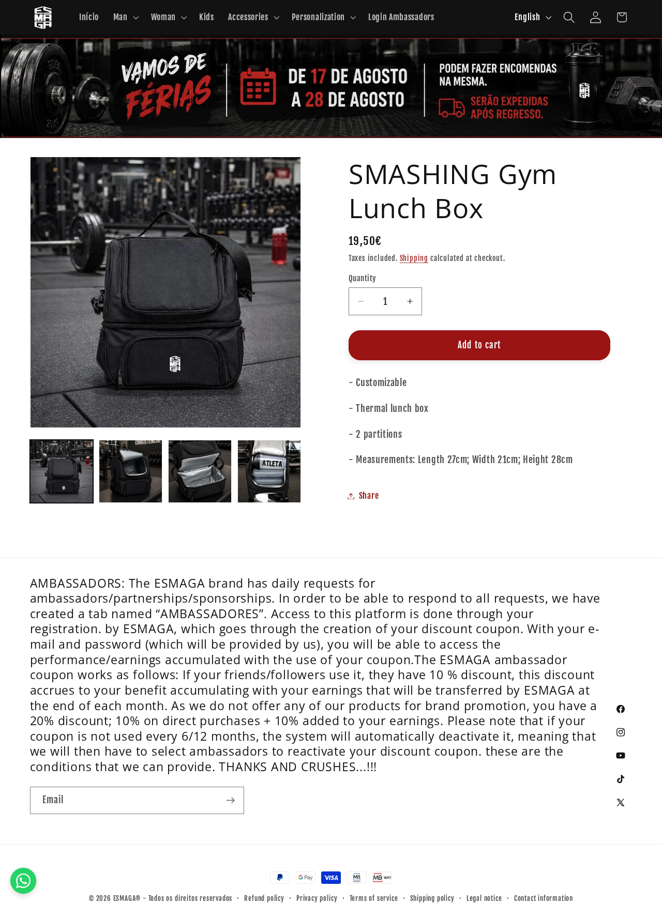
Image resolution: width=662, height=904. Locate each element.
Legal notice (484, 898)
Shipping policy (432, 898)
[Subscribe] (230, 801)
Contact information (543, 898)
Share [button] (369, 496)
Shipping (414, 258)
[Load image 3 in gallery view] (199, 471)
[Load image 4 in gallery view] (268, 471)
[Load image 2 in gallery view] (130, 471)
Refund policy (264, 898)
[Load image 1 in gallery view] (61, 471)
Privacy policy (316, 898)
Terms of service (374, 898)
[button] (125, 17)
